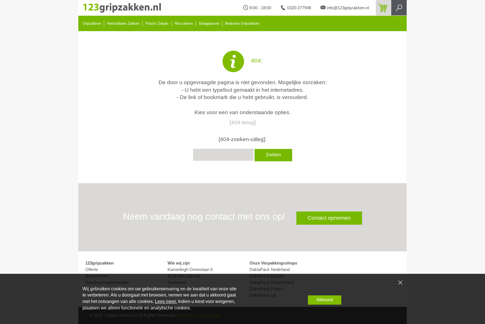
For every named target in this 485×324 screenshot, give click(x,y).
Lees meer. (166, 301)
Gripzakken (92, 23)
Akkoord (324, 299)
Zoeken (273, 154)
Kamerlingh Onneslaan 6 (190, 269)
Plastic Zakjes (157, 23)
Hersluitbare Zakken (123, 23)
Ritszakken (184, 23)
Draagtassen (209, 23)
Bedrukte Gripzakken (242, 23)
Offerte (91, 269)
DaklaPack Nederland (270, 269)
